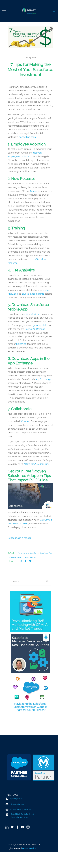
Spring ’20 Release (35, 329)
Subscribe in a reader (19, 538)
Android (35, 314)
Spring (33, 191)
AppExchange (43, 379)
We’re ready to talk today (37, 464)
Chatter (25, 421)
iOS (26, 314)
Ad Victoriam (23, 553)
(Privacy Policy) (29, 848)
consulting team (28, 137)
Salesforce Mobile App (26, 557)
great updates (40, 325)
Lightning (21, 344)
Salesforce (34, 553)
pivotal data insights (33, 293)
